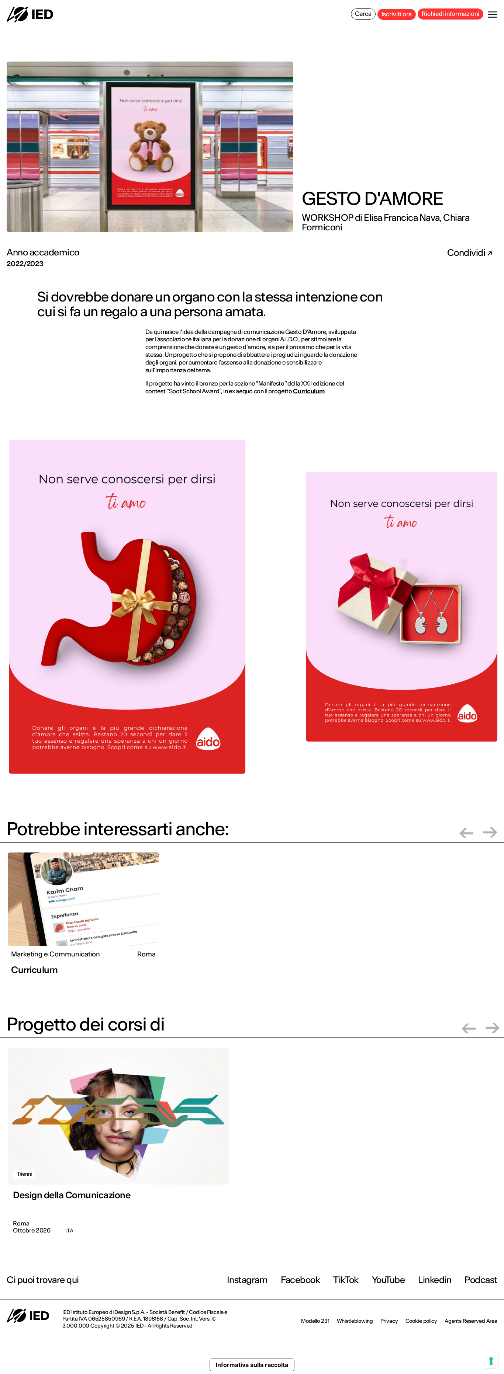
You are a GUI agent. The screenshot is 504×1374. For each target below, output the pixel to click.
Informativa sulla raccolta (252, 1364)
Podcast (481, 1280)
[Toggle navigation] (492, 14)
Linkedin (434, 1280)
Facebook (300, 1280)
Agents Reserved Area (471, 1321)
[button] (466, 832)
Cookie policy (421, 1321)
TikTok (345, 1280)
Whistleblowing (355, 1321)
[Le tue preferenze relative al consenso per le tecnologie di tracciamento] (491, 1361)
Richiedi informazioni (450, 13)
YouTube (388, 1280)
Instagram (247, 1280)
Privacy (389, 1321)
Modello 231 (315, 1321)
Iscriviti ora (397, 14)
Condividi (467, 252)
